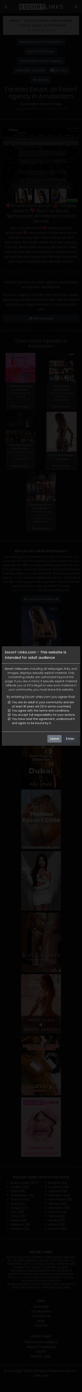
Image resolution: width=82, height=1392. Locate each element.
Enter (70, 738)
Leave (54, 738)
